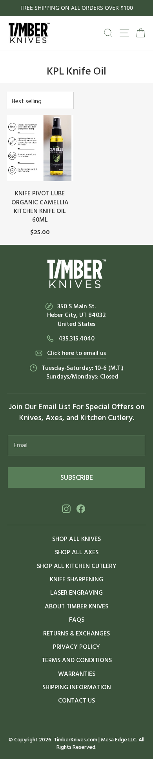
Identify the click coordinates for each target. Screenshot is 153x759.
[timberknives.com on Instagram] (66, 508)
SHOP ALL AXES (76, 552)
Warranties (76, 674)
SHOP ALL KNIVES (76, 539)
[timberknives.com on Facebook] (80, 508)
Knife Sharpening (76, 579)
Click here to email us (76, 353)
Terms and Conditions (77, 660)
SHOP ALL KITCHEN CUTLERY (77, 566)
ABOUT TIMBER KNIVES (76, 606)
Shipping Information (76, 687)
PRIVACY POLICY (76, 647)
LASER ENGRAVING (76, 593)
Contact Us (76, 700)
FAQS (76, 620)
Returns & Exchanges (76, 633)
